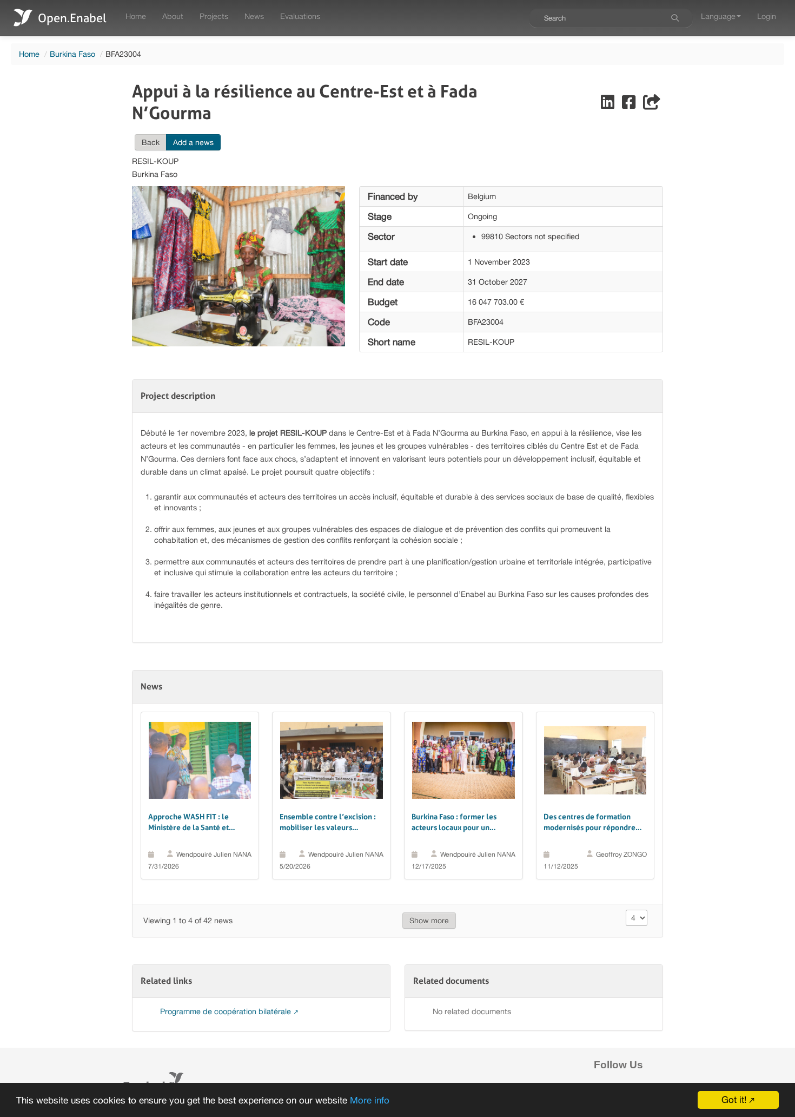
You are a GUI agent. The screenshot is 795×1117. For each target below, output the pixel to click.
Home (135, 16)
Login (766, 16)
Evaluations (300, 16)
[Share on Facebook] (629, 104)
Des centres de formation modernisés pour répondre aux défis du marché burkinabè (589, 822)
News (254, 16)
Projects (214, 16)
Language (718, 16)
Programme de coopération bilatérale (226, 1011)
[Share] (651, 104)
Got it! (733, 1099)
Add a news (193, 142)
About (172, 16)
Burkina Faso (72, 53)
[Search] (675, 17)
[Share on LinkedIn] (608, 104)
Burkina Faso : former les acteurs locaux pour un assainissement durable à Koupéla (454, 822)
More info (369, 1100)
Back (151, 142)
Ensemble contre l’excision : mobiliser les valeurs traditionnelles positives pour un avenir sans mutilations (330, 822)
